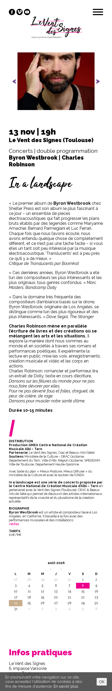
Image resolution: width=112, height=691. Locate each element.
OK (101, 682)
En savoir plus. (66, 686)
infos (15, 524)
